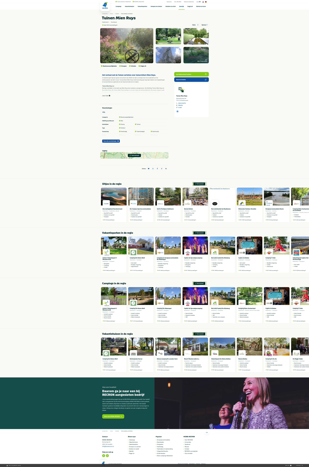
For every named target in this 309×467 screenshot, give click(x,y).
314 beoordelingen (138, 370)
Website (180, 105)
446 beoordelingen (165, 270)
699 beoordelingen (165, 370)
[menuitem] (118, 6)
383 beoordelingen (273, 270)
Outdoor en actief (171, 6)
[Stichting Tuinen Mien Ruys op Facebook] (177, 111)
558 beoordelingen (110, 270)
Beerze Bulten (188, 209)
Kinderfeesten (161, 453)
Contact (187, 449)
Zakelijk (181, 6)
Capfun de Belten (243, 258)
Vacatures (169, 1)
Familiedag (160, 446)
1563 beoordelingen (192, 270)
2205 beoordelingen (301, 270)
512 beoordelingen (273, 220)
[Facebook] (103, 455)
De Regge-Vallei (298, 359)
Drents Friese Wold (255, 310)
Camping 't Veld (270, 258)
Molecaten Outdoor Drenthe (247, 209)
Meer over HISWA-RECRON (112, 416)
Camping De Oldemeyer (164, 308)
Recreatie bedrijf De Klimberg (220, 258)
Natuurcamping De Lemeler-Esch (167, 359)
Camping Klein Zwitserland (246, 308)
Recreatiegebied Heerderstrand (112, 209)
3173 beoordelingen (138, 270)
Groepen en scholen (156, 6)
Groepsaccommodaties (163, 440)
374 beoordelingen (273, 370)
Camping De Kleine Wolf (137, 258)
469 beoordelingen (219, 270)
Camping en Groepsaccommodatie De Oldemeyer (167, 258)
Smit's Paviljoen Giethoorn (165, 209)
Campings (118, 6)
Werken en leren (201, 6)
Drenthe (247, 211)
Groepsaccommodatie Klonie (275, 209)
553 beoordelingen (112, 25)
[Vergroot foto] (168, 36)
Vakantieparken (142, 6)
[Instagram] (107, 455)
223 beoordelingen (219, 220)
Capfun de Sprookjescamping (193, 258)
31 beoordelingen (192, 220)
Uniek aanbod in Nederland (124, 1)
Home (111, 13)
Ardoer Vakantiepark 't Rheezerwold (110, 258)
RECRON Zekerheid (139, 1)
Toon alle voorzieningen (110, 141)
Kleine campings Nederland (165, 455)
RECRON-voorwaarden (191, 451)
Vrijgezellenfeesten (162, 451)
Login (197, 1)
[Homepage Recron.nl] (103, 463)
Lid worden (188, 442)
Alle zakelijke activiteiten (127, 13)
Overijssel (139, 211)
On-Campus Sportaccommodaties (140, 209)
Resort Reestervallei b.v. (191, 359)
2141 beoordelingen (165, 220)
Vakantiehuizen (129, 6)
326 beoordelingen (138, 220)
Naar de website (181, 79)
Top (207, 432)
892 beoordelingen (246, 270)
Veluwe (117, 211)
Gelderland (112, 211)
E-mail (180, 107)
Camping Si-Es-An (271, 359)
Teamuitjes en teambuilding (165, 449)
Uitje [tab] (103, 112)
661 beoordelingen (219, 370)
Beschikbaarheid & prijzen (183, 74)
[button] (207, 205)
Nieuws (187, 446)
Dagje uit (190, 6)
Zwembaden (160, 442)
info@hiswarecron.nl (108, 446)
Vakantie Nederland (189, 1)
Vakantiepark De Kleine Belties (221, 359)
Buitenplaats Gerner (136, 359)
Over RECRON (177, 1)
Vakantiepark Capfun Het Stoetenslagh (300, 258)
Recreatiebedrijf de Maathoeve (221, 209)
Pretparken (160, 444)
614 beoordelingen (192, 370)
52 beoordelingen (110, 220)
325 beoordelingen (301, 370)
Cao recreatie (188, 453)
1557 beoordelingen (246, 220)
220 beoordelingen (301, 220)
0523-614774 (182, 103)
